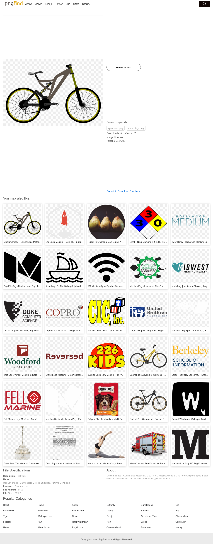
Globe (144, 521)
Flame (41, 504)
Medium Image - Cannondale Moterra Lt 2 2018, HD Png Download (37, 241)
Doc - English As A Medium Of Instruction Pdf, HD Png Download (78, 463)
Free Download (123, 67)
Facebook (146, 527)
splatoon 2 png (115, 128)
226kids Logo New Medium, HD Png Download (111, 374)
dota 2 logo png (136, 128)
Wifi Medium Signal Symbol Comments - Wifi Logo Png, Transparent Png (123, 286)
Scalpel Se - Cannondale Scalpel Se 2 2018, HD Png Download (161, 419)
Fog (177, 510)
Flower (59, 4)
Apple (75, 504)
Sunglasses (147, 504)
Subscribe (43, 510)
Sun (68, 4)
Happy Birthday (80, 521)
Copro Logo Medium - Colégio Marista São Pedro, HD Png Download (80, 330)
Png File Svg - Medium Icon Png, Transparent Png (28, 286)
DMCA (86, 4)
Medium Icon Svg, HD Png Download (190, 463)
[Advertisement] (53, 37)
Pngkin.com (78, 527)
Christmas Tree (149, 516)
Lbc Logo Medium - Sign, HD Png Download (67, 241)
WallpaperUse (45, 516)
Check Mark (181, 516)
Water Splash (44, 527)
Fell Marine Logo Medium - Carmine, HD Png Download (31, 419)
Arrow (28, 4)
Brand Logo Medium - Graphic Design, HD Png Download (74, 374)
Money (178, 527)
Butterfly (110, 504)
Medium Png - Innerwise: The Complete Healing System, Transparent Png (166, 286)
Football (7, 521)
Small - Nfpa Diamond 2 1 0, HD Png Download (153, 241)
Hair (40, 521)
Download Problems (129, 191)
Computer (180, 521)
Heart (6, 504)
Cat (177, 504)
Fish (108, 521)
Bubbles (145, 510)
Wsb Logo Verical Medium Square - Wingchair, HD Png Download (36, 374)
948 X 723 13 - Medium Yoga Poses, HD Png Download (115, 463)
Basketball (8, 510)
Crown (38, 4)
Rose (74, 516)
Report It (111, 191)
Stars (76, 4)
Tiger (5, 516)
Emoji (48, 4)
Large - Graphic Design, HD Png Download (151, 330)
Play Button (78, 510)
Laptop (109, 510)
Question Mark (114, 527)
